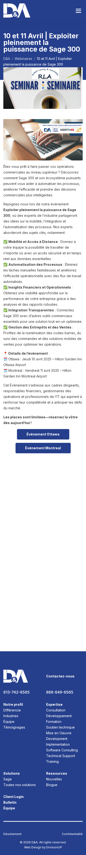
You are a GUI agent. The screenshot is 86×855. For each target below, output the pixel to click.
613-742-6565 (16, 692)
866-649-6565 (59, 692)
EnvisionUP (54, 847)
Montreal (43, 448)
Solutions (11, 773)
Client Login (13, 797)
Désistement (12, 834)
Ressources (56, 773)
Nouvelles (54, 779)
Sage (7, 779)
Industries (10, 716)
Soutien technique (60, 727)
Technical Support (60, 756)
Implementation (58, 744)
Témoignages (14, 727)
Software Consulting (62, 750)
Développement (59, 716)
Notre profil (13, 704)
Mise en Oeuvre (58, 733)
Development (56, 739)
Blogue (51, 785)
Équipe (8, 722)
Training (52, 761)
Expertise (54, 704)
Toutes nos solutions (19, 785)
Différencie (12, 710)
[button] (78, 10)
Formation (53, 722)
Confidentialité (72, 834)
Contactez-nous (60, 676)
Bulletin (9, 802)
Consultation (55, 710)
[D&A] (16, 10)
